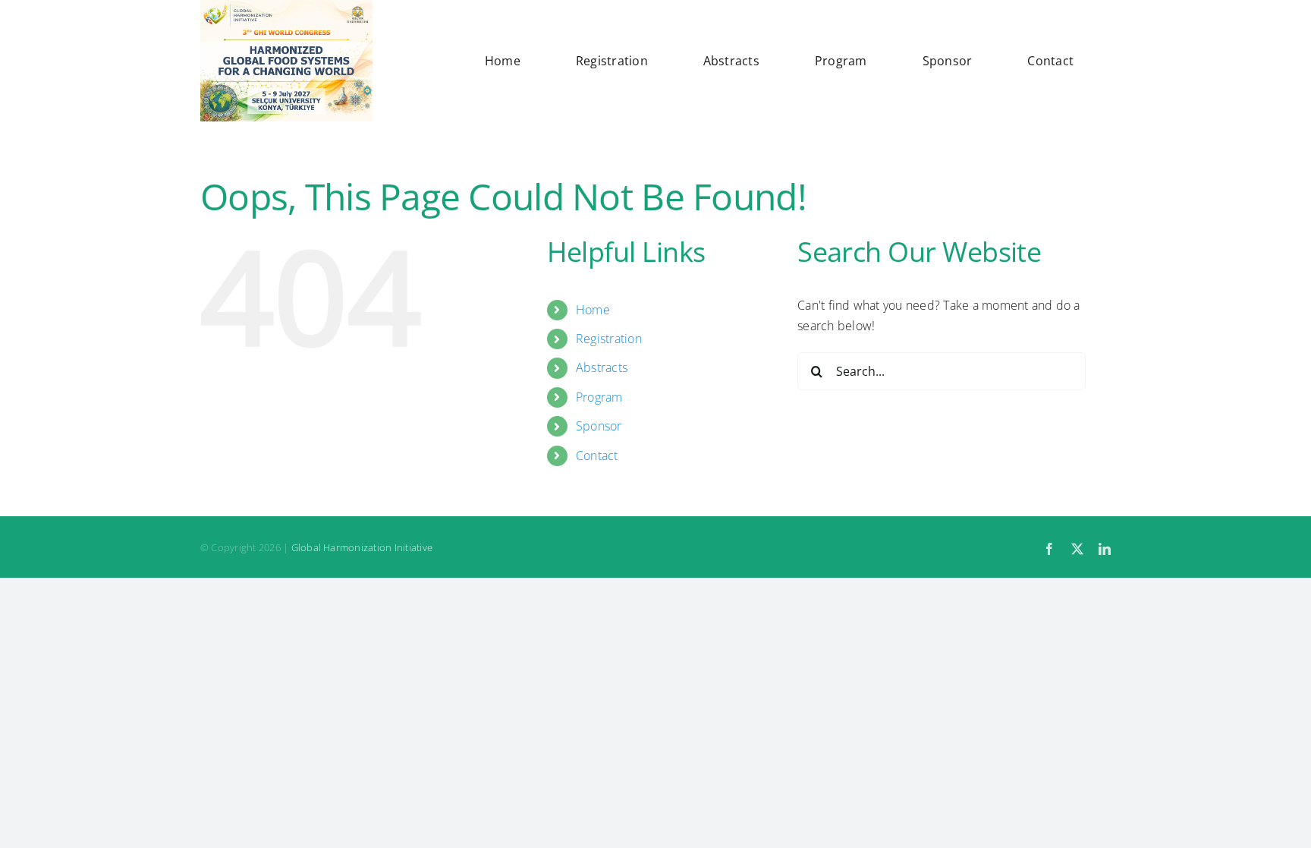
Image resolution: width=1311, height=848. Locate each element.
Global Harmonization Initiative (361, 547)
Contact (597, 455)
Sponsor (599, 426)
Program (599, 397)
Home (593, 309)
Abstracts (601, 367)
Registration (609, 338)
